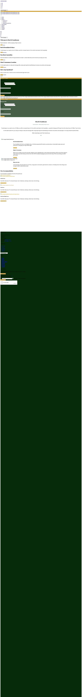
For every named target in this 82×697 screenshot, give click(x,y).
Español (3, 248)
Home (3, 17)
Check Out (2, 84)
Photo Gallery (4, 24)
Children (2, 90)
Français (3, 249)
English (3, 247)
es (2, 5)
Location (3, 28)
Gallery (1, 59)
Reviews (3, 25)
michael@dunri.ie (7, 241)
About (3, 18)
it (0, 36)
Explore (3, 26)
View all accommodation (5, 175)
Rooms (3, 19)
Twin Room (4, 21)
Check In (2, 83)
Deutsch (3, 246)
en (2, 4)
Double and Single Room (7, 23)
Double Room (5, 20)
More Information (3, 183)
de (2, 3)
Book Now (4, 52)
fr (0, 35)
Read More (15, 147)
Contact (3, 29)
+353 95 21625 (3, 1)
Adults (1, 85)
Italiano (3, 250)
